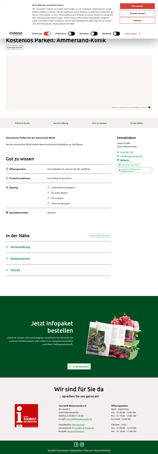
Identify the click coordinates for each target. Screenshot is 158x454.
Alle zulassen (137, 6)
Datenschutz (76, 450)
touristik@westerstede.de (79, 419)
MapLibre (115, 107)
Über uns (88, 450)
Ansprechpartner (76, 431)
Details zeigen (131, 34)
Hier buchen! (78, 424)
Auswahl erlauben (137, 13)
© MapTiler (123, 107)
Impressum (63, 450)
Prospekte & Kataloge (83, 428)
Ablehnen (137, 20)
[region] (79, 82)
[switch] (71, 34)
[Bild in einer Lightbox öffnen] (114, 336)
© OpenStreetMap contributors (137, 107)
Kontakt (52, 450)
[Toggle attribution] (149, 107)
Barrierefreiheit (102, 450)
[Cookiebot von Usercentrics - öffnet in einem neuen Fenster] (16, 34)
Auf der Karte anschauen (99, 235)
